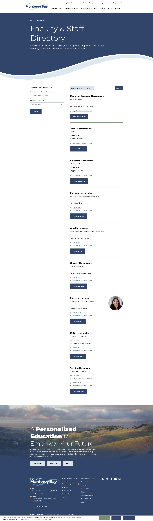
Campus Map (36, 493)
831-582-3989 (77, 243)
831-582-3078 (77, 208)
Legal (83, 492)
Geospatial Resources (52, 514)
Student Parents (67, 494)
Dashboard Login (111, 3)
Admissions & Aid (71, 8)
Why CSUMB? (100, 8)
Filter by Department (37, 101)
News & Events (114, 8)
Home (32, 20)
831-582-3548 (77, 313)
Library (64, 497)
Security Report (86, 482)
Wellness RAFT (67, 487)
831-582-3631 (77, 278)
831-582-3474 (77, 348)
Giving (91, 3)
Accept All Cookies (129, 518)
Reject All (116, 518)
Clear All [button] (119, 88)
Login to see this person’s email (82, 111)
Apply (66, 3)
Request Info (38, 463)
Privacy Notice (47, 519)
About (84, 3)
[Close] (150, 518)
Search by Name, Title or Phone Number (43, 92)
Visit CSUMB (54, 463)
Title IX (83, 485)
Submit (36, 111)
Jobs (82, 502)
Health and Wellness (68, 490)
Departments (75, 3)
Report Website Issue (88, 478)
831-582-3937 (77, 383)
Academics (56, 8)
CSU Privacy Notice (87, 495)
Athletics (98, 3)
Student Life (86, 8)
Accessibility (85, 488)
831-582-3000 (37, 501)
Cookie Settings (86, 498)
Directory (63, 514)
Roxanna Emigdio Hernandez (80, 88)
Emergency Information (70, 478)
